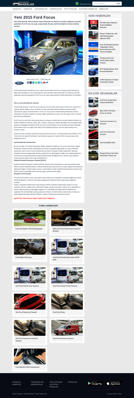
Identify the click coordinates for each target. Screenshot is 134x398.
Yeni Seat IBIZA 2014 (107, 142)
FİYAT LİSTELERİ (70, 9)
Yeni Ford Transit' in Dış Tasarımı (65, 286)
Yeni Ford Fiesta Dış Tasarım (26, 312)
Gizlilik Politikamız (29, 394)
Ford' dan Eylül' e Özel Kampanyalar (28, 229)
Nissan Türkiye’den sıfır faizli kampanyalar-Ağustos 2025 (108, 36)
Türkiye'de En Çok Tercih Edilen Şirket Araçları (107, 60)
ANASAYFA (17, 9)
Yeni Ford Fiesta (59, 312)
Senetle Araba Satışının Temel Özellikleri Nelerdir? (108, 25)
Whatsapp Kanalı (85, 4)
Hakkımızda (43, 394)
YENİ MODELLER (41, 9)
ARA (118, 3)
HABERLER (28, 9)
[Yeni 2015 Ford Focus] (28, 82)
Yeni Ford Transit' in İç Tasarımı (27, 286)
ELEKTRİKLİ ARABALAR (88, 9)
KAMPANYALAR (56, 9)
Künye (37, 394)
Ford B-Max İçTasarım (23, 257)
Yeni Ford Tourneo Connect (63, 338)
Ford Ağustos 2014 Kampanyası (27, 367)
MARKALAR (103, 9)
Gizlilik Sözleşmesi (17, 394)
